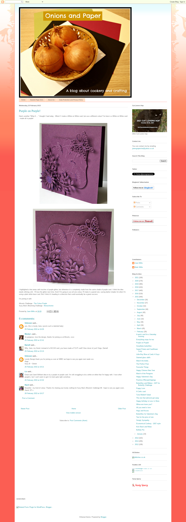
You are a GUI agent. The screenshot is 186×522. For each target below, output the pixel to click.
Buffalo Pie (140, 430)
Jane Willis (139, 263)
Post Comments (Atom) (78, 420)
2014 (137, 438)
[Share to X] (52, 311)
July (138, 316)
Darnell (27, 345)
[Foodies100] (137, 470)
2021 (137, 277)
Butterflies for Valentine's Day (147, 414)
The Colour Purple (40, 303)
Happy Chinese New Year (145, 370)
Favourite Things (142, 367)
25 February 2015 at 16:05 (34, 329)
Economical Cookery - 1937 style (148, 423)
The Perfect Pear (142, 364)
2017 (137, 290)
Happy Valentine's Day (144, 377)
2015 (137, 297)
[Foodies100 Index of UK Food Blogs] (142, 468)
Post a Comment (28, 398)
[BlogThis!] (50, 311)
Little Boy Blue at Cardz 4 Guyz (148, 354)
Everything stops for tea (145, 340)
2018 (137, 287)
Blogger (103, 517)
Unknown (28, 323)
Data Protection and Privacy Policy (71, 100)
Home (23, 100)
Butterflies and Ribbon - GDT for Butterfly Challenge (148, 384)
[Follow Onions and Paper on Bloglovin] (143, 189)
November (141, 303)
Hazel (27, 385)
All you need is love (143, 407)
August (140, 312)
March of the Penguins (144, 373)
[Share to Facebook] (55, 311)
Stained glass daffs (143, 357)
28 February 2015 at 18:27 (34, 393)
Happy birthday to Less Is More (147, 401)
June (139, 319)
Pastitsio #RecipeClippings (146, 380)
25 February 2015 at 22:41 (34, 340)
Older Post (122, 409)
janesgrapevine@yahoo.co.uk (143, 148)
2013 (137, 441)
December (141, 300)
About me (51, 100)
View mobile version (73, 413)
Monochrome (48, 306)
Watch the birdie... (143, 361)
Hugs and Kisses (142, 411)
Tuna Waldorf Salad (143, 395)
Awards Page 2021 (36, 100)
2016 (137, 294)
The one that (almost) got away (147, 398)
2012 (137, 444)
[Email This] (48, 311)
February (140, 332)
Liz (26, 371)
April (139, 325)
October (140, 306)
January (140, 434)
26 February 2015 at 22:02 (34, 380)
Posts (137, 203)
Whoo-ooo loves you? (144, 404)
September (141, 309)
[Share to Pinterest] (57, 311)
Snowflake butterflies (144, 346)
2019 (137, 284)
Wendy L (28, 334)
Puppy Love (140, 388)
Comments (139, 207)
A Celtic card (141, 391)
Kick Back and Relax (144, 427)
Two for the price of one (144, 417)
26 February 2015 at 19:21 (34, 367)
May (139, 322)
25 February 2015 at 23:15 (34, 351)
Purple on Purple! (142, 343)
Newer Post (25, 409)
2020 (137, 281)
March (139, 328)
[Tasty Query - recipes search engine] (140, 487)
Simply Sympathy (142, 420)
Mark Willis (139, 267)
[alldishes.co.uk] (138, 457)
